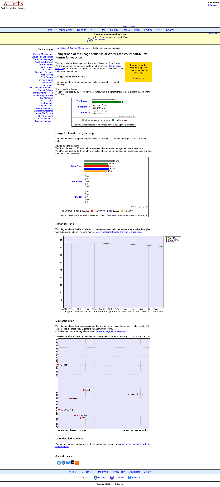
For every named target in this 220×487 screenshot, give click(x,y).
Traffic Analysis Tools (43, 93)
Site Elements (46, 103)
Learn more (138, 78)
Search (170, 30)
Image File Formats (44, 113)
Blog (137, 30)
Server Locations (45, 118)
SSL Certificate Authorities (40, 87)
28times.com (100, 39)
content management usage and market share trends (118, 232)
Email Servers (46, 85)
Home (49, 30)
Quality (114, 30)
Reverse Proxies (45, 80)
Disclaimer (86, 472)
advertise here (129, 26)
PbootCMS (82, 106)
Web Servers (47, 67)
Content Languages (44, 121)
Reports (81, 30)
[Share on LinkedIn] (63, 465)
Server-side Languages (42, 57)
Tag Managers (46, 98)
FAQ (159, 30)
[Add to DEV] (72, 465)
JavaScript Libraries (44, 62)
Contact (147, 472)
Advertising (134, 472)
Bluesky (136, 477)
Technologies (64, 30)
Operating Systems (44, 72)
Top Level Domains (44, 116)
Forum (148, 30)
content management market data (110, 331)
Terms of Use (101, 472)
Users (126, 30)
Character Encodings (43, 111)
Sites (102, 30)
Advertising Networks (43, 95)
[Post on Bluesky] (68, 465)
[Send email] (59, 465)
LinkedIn (102, 477)
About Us (73, 472)
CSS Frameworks (45, 64)
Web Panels (47, 69)
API (93, 30)
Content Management (43, 54)
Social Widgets (46, 100)
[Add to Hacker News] (77, 465)
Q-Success (212, 5)
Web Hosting (47, 75)
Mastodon (119, 477)
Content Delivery (45, 90)
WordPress (82, 101)
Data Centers (47, 77)
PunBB (84, 112)
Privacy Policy (118, 472)
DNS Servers (47, 82)
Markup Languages (44, 108)
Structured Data (45, 105)
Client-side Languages (43, 59)
